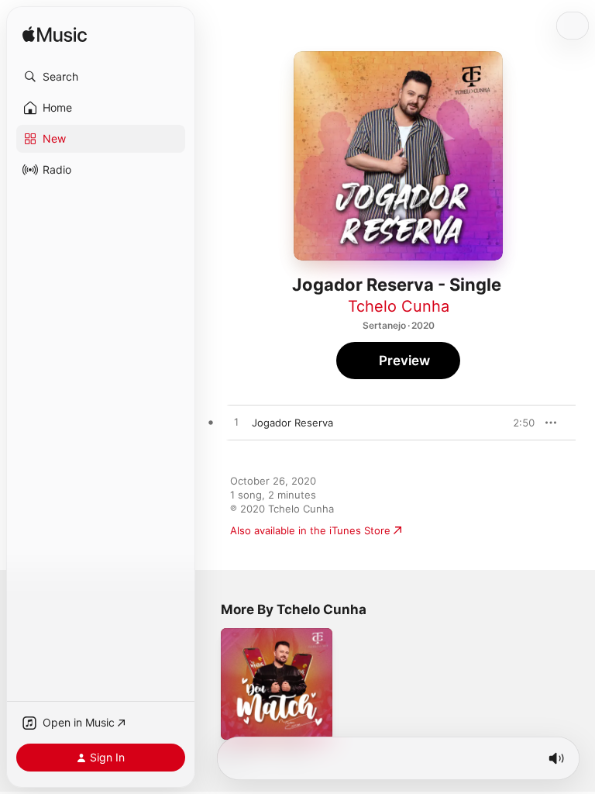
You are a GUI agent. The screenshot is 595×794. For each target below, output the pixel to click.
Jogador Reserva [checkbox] (292, 422)
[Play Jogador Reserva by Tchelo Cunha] (236, 423)
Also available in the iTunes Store (310, 530)
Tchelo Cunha (398, 306)
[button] (100, 77)
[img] (54, 35)
